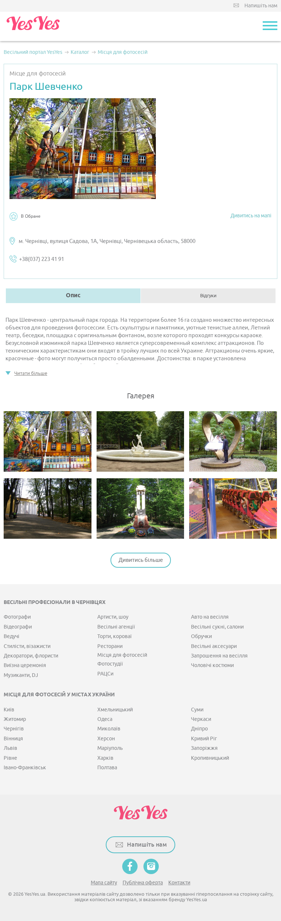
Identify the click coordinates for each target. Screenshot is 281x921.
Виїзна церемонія (25, 665)
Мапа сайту (104, 883)
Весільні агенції (116, 627)
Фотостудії (110, 664)
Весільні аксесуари (214, 646)
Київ (9, 710)
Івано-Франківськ (25, 768)
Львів (10, 748)
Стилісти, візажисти (27, 646)
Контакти (179, 883)
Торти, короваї (114, 636)
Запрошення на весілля (219, 656)
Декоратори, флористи (31, 656)
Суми (197, 710)
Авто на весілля (210, 617)
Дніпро (199, 729)
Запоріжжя (204, 748)
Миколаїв (108, 729)
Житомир (15, 719)
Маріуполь (110, 748)
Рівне (10, 758)
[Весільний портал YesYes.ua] (33, 26)
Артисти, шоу (112, 617)
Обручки (201, 636)
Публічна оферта (143, 883)
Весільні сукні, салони (217, 627)
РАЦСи (105, 674)
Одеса (104, 719)
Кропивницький (210, 758)
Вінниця (13, 739)
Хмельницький (115, 710)
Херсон (106, 739)
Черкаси (201, 719)
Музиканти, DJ (21, 675)
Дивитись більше (141, 560)
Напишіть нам (260, 6)
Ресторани (110, 646)
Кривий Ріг (204, 739)
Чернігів (14, 729)
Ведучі (11, 636)
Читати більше (30, 373)
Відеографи (18, 627)
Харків (105, 758)
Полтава (107, 768)
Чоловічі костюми (212, 665)
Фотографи (17, 617)
